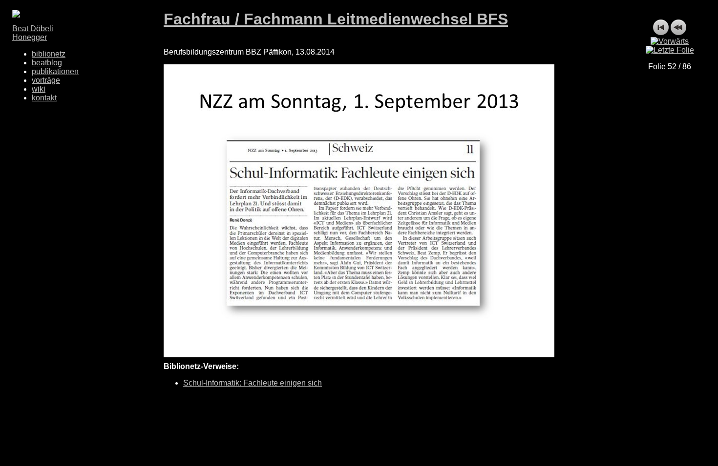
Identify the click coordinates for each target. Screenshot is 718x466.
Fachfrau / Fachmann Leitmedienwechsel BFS (336, 19)
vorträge (46, 80)
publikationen (55, 71)
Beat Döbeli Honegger (32, 32)
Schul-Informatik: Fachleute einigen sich (252, 383)
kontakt (44, 98)
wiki (38, 89)
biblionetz (48, 54)
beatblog (47, 62)
